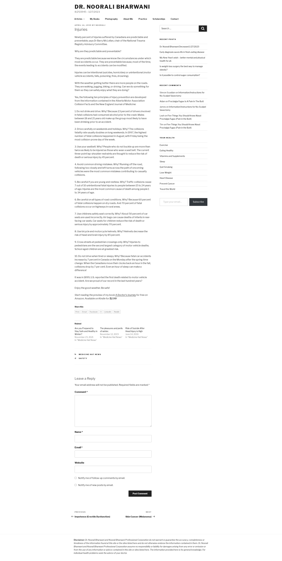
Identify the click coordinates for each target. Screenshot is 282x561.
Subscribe (198, 201)
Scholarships (159, 19)
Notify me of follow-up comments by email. (101, 478)
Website (79, 462)
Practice (143, 19)
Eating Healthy (166, 150)
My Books (94, 19)
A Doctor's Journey (125, 295)
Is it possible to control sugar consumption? (180, 75)
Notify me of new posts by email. (95, 485)
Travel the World (167, 189)
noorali (101, 25)
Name (79, 432)
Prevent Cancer (167, 183)
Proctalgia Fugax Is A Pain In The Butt (186, 101)
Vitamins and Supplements (172, 156)
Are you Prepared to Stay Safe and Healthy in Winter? (86, 331)
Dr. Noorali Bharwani (112, 7)
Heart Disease (166, 178)
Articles (78, 19)
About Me (128, 19)
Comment (81, 392)
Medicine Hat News (87, 340)
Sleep (162, 161)
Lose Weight (165, 172)
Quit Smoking (166, 167)
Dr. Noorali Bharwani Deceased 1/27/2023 (179, 46)
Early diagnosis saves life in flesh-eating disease (182, 52)
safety (83, 358)
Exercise (164, 145)
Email (79, 447)
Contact (175, 19)
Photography (111, 19)
